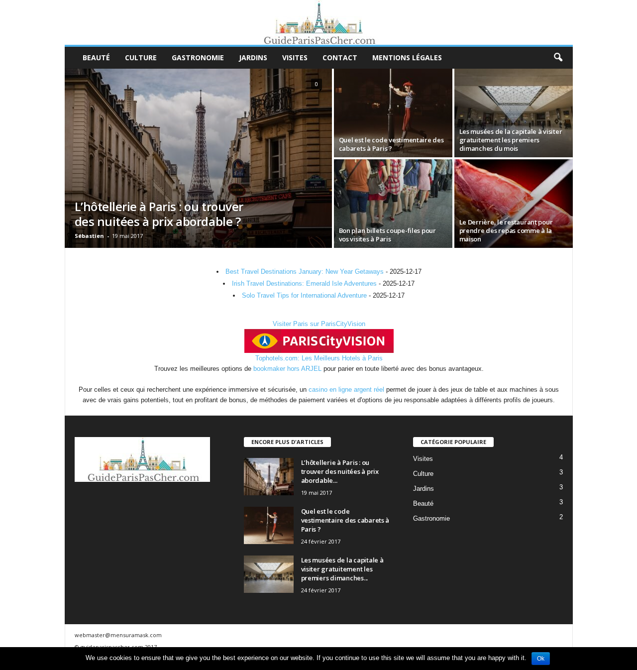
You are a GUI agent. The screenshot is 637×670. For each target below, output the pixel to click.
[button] (558, 58)
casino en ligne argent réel (346, 389)
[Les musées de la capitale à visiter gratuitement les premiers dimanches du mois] (513, 113)
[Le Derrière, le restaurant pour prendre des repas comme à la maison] (513, 203)
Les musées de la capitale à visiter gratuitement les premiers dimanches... (342, 569)
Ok (540, 658)
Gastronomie (198, 57)
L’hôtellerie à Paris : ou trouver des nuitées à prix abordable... (340, 471)
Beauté (96, 57)
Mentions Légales (407, 57)
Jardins (253, 57)
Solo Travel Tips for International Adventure (304, 295)
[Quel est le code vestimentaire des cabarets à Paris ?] (393, 113)
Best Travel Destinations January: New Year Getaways (304, 271)
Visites (295, 57)
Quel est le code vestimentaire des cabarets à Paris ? (345, 520)
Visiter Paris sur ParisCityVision (319, 324)
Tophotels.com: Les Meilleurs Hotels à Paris (319, 358)
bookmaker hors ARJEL (287, 368)
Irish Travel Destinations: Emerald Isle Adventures (304, 283)
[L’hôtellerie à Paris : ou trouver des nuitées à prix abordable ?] (198, 158)
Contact (339, 57)
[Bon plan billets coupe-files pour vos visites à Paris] (393, 203)
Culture (141, 57)
